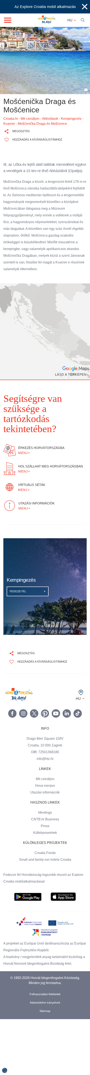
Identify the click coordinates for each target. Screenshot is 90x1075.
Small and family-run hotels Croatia (45, 846)
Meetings (45, 799)
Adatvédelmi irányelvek (45, 995)
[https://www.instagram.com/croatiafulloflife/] (23, 699)
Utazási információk (45, 778)
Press (45, 812)
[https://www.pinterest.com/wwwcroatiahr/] (45, 699)
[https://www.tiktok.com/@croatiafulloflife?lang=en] (77, 699)
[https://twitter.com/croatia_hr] (34, 699)
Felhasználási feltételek (45, 987)
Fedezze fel (18, 577)
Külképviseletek (45, 819)
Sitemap (45, 1004)
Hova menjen (45, 772)
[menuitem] (27, 883)
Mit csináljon (45, 765)
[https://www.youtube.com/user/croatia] (56, 699)
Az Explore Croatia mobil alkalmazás (45, 6)
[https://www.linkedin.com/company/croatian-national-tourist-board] (67, 699)
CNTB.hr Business (45, 805)
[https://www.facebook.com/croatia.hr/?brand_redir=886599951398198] (12, 699)
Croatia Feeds (45, 839)
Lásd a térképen (70, 381)
